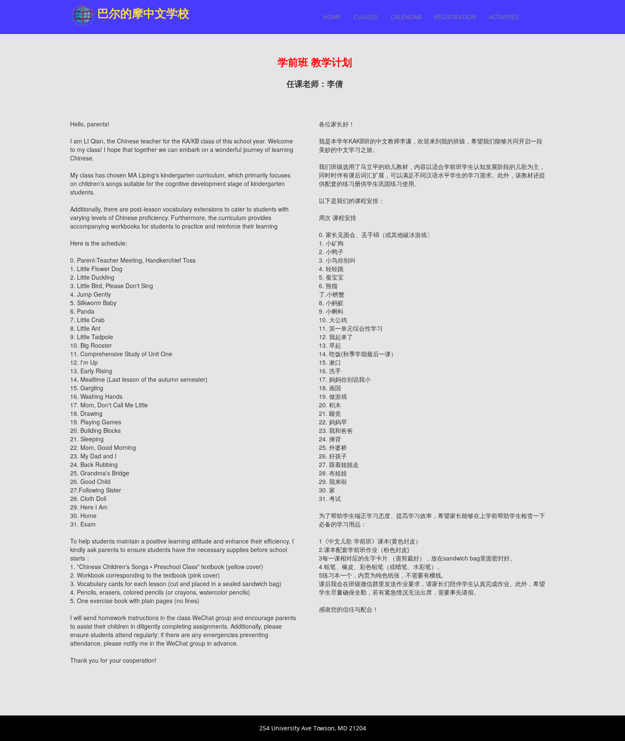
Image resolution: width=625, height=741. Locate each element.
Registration (455, 17)
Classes (366, 17)
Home (332, 17)
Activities (504, 17)
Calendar (406, 17)
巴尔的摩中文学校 (143, 13)
